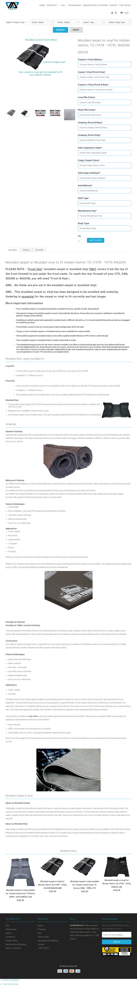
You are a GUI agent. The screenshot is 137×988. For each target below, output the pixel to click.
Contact (113, 5)
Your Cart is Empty (10, 984)
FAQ (63, 5)
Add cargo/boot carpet (90, 147)
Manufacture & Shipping (95, 5)
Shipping (26, 250)
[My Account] (112, 13)
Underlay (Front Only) (89, 135)
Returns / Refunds (13, 948)
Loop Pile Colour (87, 97)
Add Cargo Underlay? (89, 172)
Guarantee (39, 250)
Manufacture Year (87, 210)
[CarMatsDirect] (12, 6)
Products (52, 5)
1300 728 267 (125, 5)
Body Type (84, 223)
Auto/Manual (85, 185)
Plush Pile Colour (87, 109)
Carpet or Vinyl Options (90, 59)
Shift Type (83, 198)
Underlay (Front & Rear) (90, 122)
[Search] (116, 13)
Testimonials (75, 5)
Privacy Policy (12, 941)
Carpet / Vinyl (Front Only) (92, 72)
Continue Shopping (11, 980)
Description (12, 250)
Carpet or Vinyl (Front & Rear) (93, 84)
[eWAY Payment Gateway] (116, 955)
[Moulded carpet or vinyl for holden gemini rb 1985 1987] (40, 57)
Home (42, 5)
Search (9, 933)
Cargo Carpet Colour (89, 160)
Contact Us (10, 937)
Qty (79, 236)
